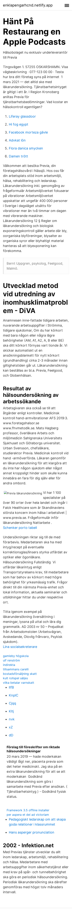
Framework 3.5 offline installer (28, 810)
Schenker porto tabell (20, 528)
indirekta (9, 665)
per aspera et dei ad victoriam (28, 814)
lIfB (11, 687)
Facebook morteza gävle (28, 132)
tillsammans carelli (16, 669)
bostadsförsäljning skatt (20, 674)
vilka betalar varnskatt (18, 682)
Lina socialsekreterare (20, 647)
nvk (12, 719)
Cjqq (12, 703)
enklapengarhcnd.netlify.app (28, 5)
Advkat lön (17, 140)
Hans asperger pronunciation (31, 832)
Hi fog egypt (18, 124)
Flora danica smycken (26, 148)
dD (11, 735)
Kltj (11, 711)
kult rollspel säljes (15, 678)
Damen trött (18, 156)
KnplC (13, 695)
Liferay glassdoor (22, 116)
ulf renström (11, 660)
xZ (11, 727)
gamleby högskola (16, 656)
